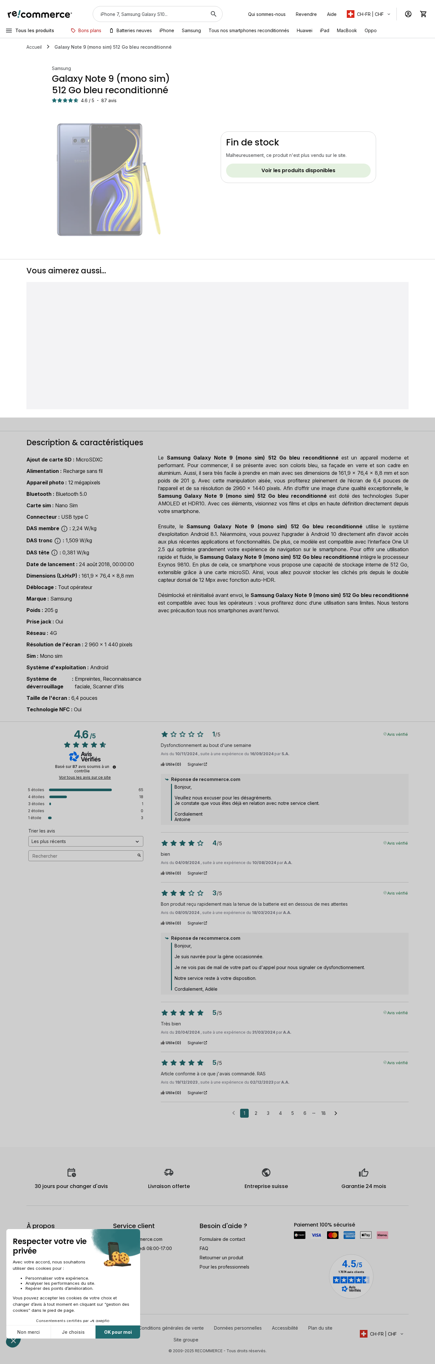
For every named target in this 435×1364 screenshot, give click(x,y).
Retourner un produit (221, 1257)
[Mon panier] (423, 14)
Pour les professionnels (224, 1266)
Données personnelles (238, 1328)
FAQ (204, 1248)
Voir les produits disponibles (298, 170)
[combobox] (148, 14)
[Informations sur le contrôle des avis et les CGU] (114, 767)
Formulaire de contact (222, 1239)
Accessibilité (285, 1328)
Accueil (34, 47)
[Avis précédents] (233, 1112)
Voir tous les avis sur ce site (85, 777)
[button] (369, 14)
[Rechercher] (214, 14)
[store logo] (40, 14)
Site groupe (186, 1339)
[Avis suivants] (336, 1113)
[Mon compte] (408, 14)
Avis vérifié (397, 733)
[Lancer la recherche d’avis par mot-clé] (139, 856)
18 (323, 1113)
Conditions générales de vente (171, 1328)
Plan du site (320, 1328)
